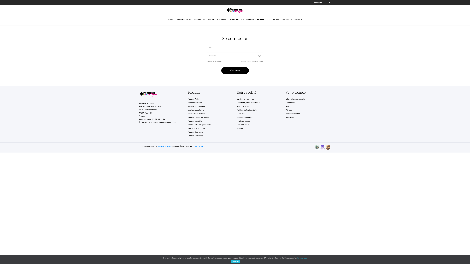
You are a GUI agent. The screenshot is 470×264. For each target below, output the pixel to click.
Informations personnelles (295, 99)
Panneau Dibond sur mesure (198, 117)
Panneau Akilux (193, 99)
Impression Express (255, 20)
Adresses (289, 110)
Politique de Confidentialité (247, 110)
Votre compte (296, 92)
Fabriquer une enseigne (196, 114)
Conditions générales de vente (248, 103)
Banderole (287, 20)
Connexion (235, 70)
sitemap (240, 128)
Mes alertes (290, 117)
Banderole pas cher (195, 103)
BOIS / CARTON (272, 20)
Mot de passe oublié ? (215, 62)
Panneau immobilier (195, 121)
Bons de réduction (293, 114)
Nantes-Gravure (164, 146)
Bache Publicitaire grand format (200, 125)
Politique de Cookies (244, 117)
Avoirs (288, 106)
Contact (298, 20)
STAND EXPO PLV (237, 20)
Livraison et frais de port (246, 99)
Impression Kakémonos (196, 106)
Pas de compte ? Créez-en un (252, 62)
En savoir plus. (302, 258)
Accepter (236, 261)
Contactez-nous (243, 125)
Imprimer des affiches (196, 110)
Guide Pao (241, 114)
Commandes (290, 103)
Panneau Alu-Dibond (217, 20)
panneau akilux (184, 20)
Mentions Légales (243, 121)
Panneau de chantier (195, 132)
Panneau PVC (200, 20)
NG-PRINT (198, 146)
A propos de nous (243, 106)
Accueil (171, 20)
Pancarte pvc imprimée (196, 128)
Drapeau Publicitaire (195, 136)
